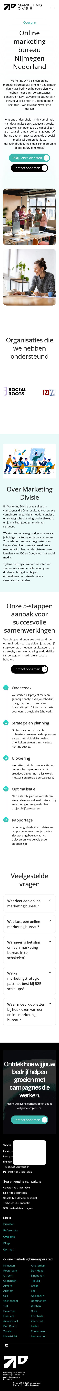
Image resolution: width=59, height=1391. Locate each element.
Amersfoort (10, 1321)
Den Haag (37, 1270)
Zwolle (7, 1331)
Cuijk (34, 1311)
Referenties (10, 1230)
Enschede (37, 1316)
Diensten (8, 1224)
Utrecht (8, 1275)
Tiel (5, 1306)
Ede (33, 1291)
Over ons (9, 1236)
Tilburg (35, 1280)
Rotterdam (10, 1270)
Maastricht (10, 1336)
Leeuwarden (38, 1336)
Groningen (9, 1280)
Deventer (9, 1311)
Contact (8, 1249)
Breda (34, 1285)
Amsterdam (38, 1265)
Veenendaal (10, 1301)
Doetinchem (38, 1301)
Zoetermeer (38, 1331)
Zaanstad (37, 1321)
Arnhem (8, 1291)
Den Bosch (10, 1326)
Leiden (35, 1326)
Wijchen (36, 1306)
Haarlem (8, 1316)
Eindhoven (37, 1275)
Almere (7, 1285)
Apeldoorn (37, 1296)
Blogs (6, 1243)
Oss (5, 1296)
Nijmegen (9, 1265)
